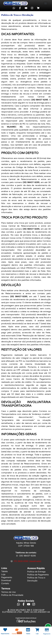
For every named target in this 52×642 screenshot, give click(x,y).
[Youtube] (26, 8)
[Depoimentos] (5, 630)
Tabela (28, 633)
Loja (37, 633)
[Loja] (37, 630)
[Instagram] (32, 8)
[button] (45, 3)
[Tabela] (28, 630)
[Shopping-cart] (38, 8)
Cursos (14, 633)
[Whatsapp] (14, 8)
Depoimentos (5, 633)
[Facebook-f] (20, 8)
